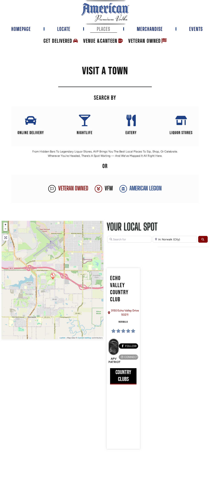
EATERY (131, 132)
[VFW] (98, 189)
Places (103, 29)
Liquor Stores (181, 132)
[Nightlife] (84, 120)
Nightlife (85, 132)
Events (196, 29)
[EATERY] (131, 120)
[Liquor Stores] (181, 120)
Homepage (21, 29)
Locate (63, 29)
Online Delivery (31, 132)
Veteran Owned (73, 188)
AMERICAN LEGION (145, 188)
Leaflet (62, 337)
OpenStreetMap (84, 337)
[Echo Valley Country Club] (53, 276)
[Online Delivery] (30, 120)
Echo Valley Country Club (119, 289)
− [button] (5, 228)
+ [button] (5, 224)
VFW (109, 188)
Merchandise (150, 29)
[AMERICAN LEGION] (123, 189)
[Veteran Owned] (52, 189)
